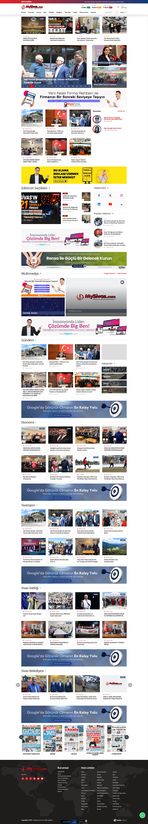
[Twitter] (110, 195)
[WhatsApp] (142, 815)
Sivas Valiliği (116, 788)
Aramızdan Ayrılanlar (119, 785)
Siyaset (99, 809)
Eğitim (83, 782)
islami (83, 788)
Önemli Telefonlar (63, 778)
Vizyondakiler (101, 804)
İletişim (60, 791)
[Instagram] (121, 195)
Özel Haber (84, 785)
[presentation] (24, 65)
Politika (51, 12)
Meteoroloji (116, 796)
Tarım (98, 798)
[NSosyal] (121, 204)
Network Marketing (102, 788)
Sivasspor (115, 790)
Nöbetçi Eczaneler (102, 806)
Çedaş (98, 801)
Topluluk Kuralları (63, 782)
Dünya (39, 12)
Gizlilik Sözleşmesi (63, 789)
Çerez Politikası (62, 780)
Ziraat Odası (116, 798)
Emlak (83, 801)
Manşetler (115, 782)
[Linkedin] (99, 204)
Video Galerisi (122, 273)
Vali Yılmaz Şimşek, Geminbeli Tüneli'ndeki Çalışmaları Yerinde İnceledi (94, 2)
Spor (44, 12)
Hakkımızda (61, 771)
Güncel (23, 12)
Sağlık (75, 12)
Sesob (83, 796)
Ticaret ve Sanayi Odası (119, 793)
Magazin (59, 12)
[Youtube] (110, 204)
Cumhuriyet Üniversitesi (88, 790)
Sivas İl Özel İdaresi (102, 793)
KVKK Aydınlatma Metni (64, 776)
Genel (83, 772)
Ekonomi (31, 12)
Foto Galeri (116, 804)
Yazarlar (93, 12)
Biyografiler (84, 804)
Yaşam (114, 780)
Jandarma (115, 809)
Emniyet (83, 793)
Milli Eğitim (100, 796)
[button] (23, 86)
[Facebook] (99, 195)
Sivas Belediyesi (101, 790)
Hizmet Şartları (62, 787)
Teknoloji (68, 12)
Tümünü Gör (121, 111)
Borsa (114, 801)
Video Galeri (84, 806)
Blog (82, 809)
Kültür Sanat (84, 12)
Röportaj (99, 785)
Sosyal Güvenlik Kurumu (101, 772)
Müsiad (83, 798)
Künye (59, 774)
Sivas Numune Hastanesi (117, 807)
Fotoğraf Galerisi (109, 273)
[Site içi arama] (117, 12)
